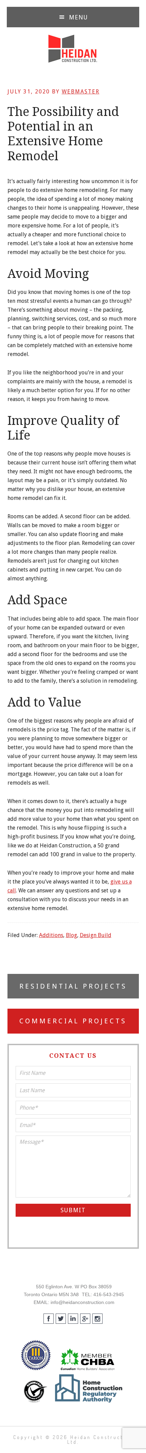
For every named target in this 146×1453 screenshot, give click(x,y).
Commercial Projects (73, 1021)
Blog (71, 935)
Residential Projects (73, 986)
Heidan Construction (73, 48)
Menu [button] (78, 17)
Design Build (95, 935)
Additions (51, 935)
